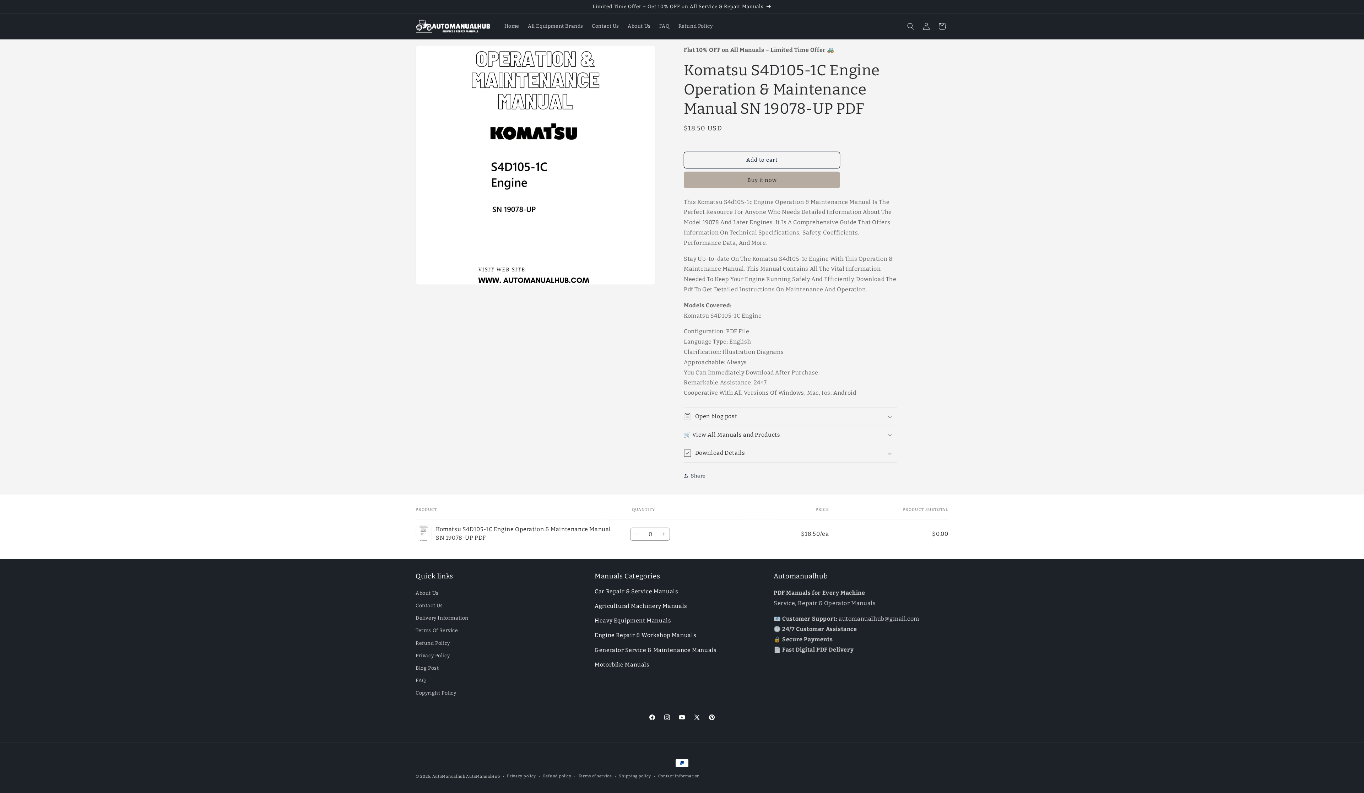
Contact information (679, 776)
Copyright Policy (436, 693)
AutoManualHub (483, 776)
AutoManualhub (448, 776)
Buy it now (762, 180)
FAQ (421, 681)
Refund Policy (433, 643)
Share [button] (698, 476)
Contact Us (429, 606)
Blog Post (427, 668)
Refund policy (557, 776)
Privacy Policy (433, 656)
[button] (911, 26)
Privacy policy (521, 776)
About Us (427, 593)
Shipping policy (635, 776)
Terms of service (595, 776)
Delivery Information (442, 618)
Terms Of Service (437, 630)
